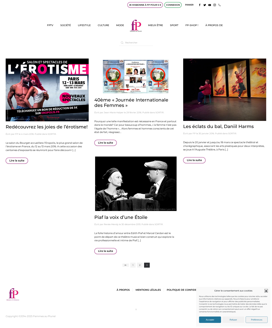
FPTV (50, 25)
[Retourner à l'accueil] (136, 25)
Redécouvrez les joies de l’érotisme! (47, 127)
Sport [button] (174, 25)
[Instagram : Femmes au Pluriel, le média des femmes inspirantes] (214, 4)
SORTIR (52, 134)
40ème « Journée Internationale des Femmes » (131, 102)
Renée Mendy (111, 224)
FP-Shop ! (191, 25)
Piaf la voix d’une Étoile (120, 217)
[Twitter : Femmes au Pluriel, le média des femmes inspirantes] (204, 4)
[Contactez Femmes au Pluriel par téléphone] (219, 4)
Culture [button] (103, 25)
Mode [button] (120, 25)
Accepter (210, 320)
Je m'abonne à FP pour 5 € (145, 5)
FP (16, 134)
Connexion (173, 5)
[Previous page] (125, 265)
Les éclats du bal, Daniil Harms (218, 126)
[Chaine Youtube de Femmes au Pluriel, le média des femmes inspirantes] (209, 4)
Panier (189, 4)
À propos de (214, 25)
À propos (123, 289)
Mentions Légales (148, 289)
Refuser (233, 320)
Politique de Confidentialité (187, 289)
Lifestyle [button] (84, 25)
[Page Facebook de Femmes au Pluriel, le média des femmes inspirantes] (199, 4)
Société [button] (65, 25)
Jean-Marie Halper (113, 112)
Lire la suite (16, 160)
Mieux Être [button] (155, 25)
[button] (266, 290)
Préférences (256, 320)
